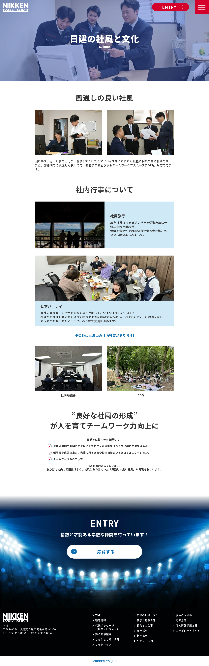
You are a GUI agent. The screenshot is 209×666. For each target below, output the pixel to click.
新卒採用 (142, 635)
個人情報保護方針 (186, 625)
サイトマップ (103, 644)
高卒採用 (142, 630)
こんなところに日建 (107, 639)
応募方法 (181, 620)
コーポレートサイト (188, 630)
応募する (106, 551)
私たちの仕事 (145, 625)
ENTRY (169, 7)
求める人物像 (184, 615)
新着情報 (100, 620)
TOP (98, 615)
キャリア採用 (145, 641)
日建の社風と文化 (147, 615)
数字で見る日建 (146, 620)
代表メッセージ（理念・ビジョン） (107, 627)
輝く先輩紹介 (103, 634)
